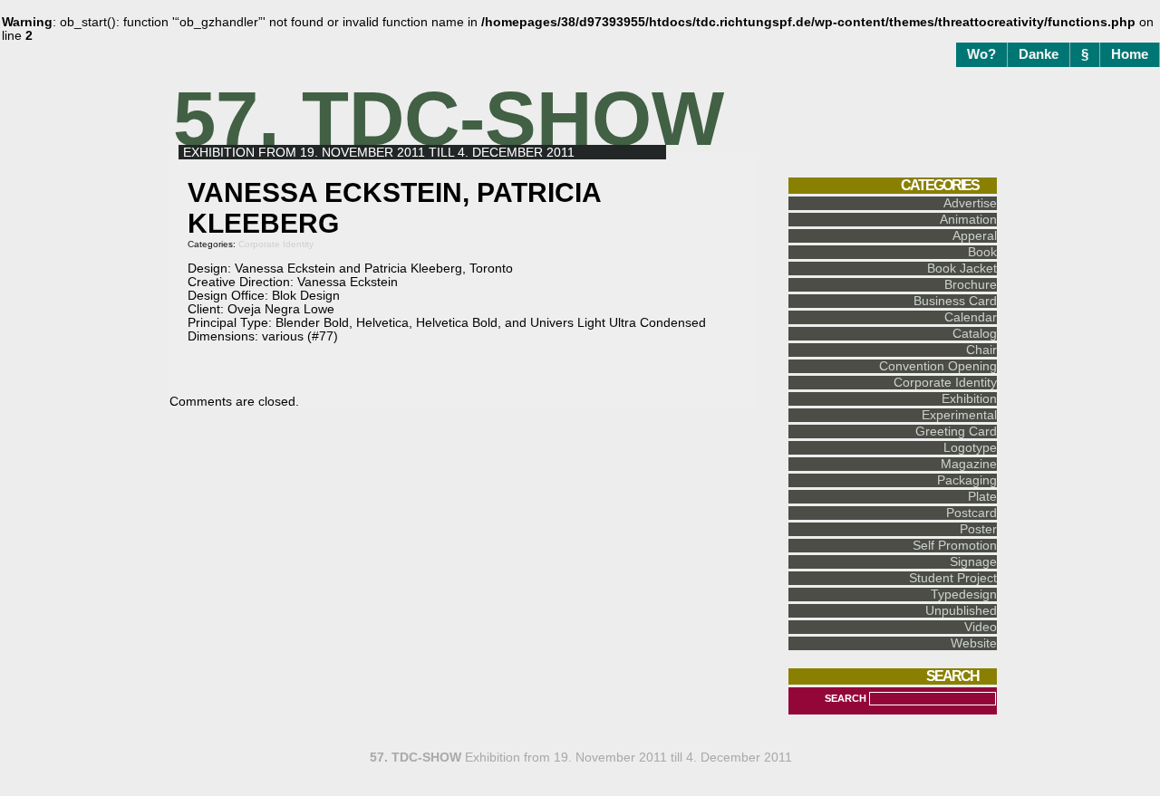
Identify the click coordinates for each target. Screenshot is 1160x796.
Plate (982, 496)
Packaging (967, 480)
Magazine (969, 464)
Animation (968, 219)
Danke (1038, 54)
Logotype (970, 448)
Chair (981, 350)
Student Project (953, 578)
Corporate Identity (276, 244)
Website (974, 643)
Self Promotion (955, 545)
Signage (973, 562)
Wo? (981, 54)
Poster (978, 529)
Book (982, 252)
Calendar (970, 317)
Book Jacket (962, 268)
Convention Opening (938, 366)
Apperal (974, 236)
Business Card (955, 301)
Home (1129, 54)
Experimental (959, 415)
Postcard (971, 513)
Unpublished (961, 611)
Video (980, 627)
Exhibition (969, 399)
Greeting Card (956, 431)
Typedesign (964, 594)
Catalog (974, 333)
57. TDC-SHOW (448, 118)
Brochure (970, 285)
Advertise (970, 203)
